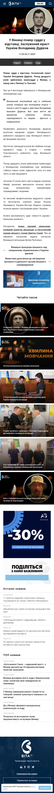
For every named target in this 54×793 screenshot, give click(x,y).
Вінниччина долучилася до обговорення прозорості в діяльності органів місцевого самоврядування (25, 261)
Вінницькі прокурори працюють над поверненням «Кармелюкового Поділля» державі (29, 250)
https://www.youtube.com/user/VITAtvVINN (27, 279)
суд (38, 63)
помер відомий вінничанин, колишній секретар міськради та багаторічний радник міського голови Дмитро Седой (27, 229)
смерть (29, 63)
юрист (17, 63)
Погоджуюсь (45, 788)
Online (40, 3)
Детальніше (27, 598)
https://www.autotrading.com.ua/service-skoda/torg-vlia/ (27, 534)
